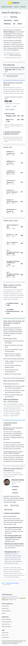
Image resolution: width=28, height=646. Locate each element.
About (6, 505)
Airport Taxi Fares (6, 624)
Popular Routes (8, 20)
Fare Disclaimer (5, 637)
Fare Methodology (6, 610)
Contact (4, 613)
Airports (16, 6)
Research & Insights (6, 626)
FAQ (14, 23)
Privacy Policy (5, 632)
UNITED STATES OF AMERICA (12, 583)
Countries (23, 6)
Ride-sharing (13, 17)
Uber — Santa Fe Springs (10, 401)
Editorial (20, 23)
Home (3, 583)
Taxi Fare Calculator (7, 6)
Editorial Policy (14, 505)
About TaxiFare (5, 606)
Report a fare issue (15, 55)
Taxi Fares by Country (7, 621)
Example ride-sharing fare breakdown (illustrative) (12, 133)
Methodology (7, 23)
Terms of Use (5, 635)
